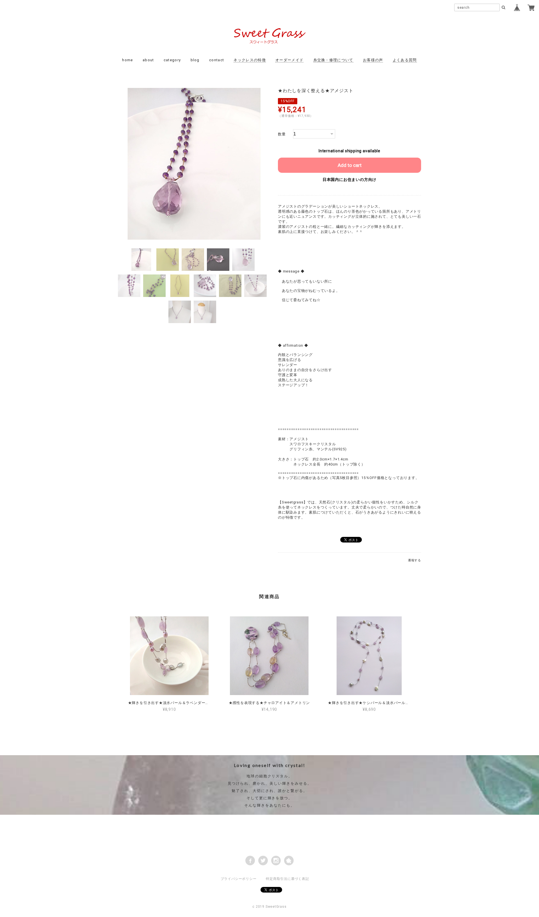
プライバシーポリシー (239, 879)
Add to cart (350, 165)
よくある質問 (405, 60)
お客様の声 (373, 60)
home (127, 60)
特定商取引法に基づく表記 (287, 879)
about (148, 60)
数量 (282, 134)
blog (195, 60)
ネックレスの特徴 (250, 60)
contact (216, 60)
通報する (414, 560)
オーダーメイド (289, 60)
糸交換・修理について (333, 60)
